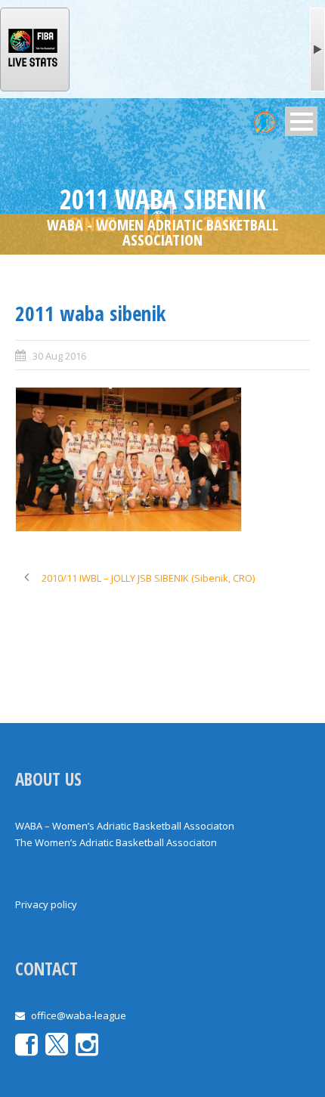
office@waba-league (78, 1015)
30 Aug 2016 (59, 356)
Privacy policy (46, 904)
